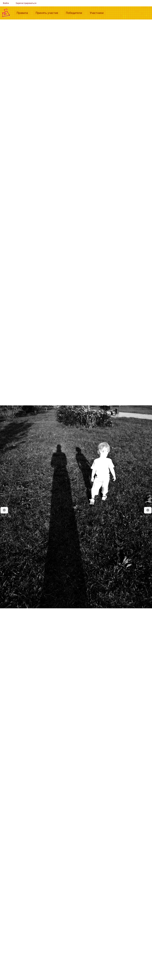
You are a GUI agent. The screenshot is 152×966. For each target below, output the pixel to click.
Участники (98, 12)
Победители (75, 12)
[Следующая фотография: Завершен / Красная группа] (148, 510)
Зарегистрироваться (26, 3)
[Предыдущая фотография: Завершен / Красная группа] (4, 510)
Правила (23, 12)
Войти (6, 3)
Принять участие (48, 12)
